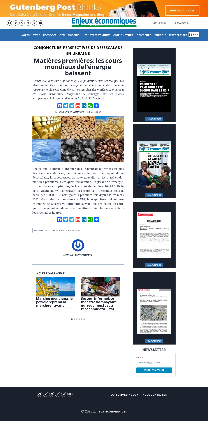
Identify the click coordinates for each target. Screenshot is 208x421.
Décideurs (144, 35)
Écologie (49, 35)
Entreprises (178, 35)
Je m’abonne (181, 22)
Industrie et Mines (96, 35)
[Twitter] (15, 23)
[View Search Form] (199, 35)
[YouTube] (40, 23)
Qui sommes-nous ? (124, 394)
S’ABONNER (154, 118)
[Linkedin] (28, 23)
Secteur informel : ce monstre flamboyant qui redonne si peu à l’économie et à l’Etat (98, 303)
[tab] (72, 319)
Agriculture (30, 35)
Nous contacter (155, 394)
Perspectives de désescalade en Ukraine (57, 230)
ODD (62, 35)
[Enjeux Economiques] (104, 23)
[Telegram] (34, 23)
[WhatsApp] (22, 23)
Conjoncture (123, 35)
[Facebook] (9, 23)
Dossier (73, 35)
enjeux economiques (71, 112)
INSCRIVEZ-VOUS (154, 370)
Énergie (160, 35)
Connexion (158, 22)
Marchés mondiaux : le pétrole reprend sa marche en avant (54, 301)
